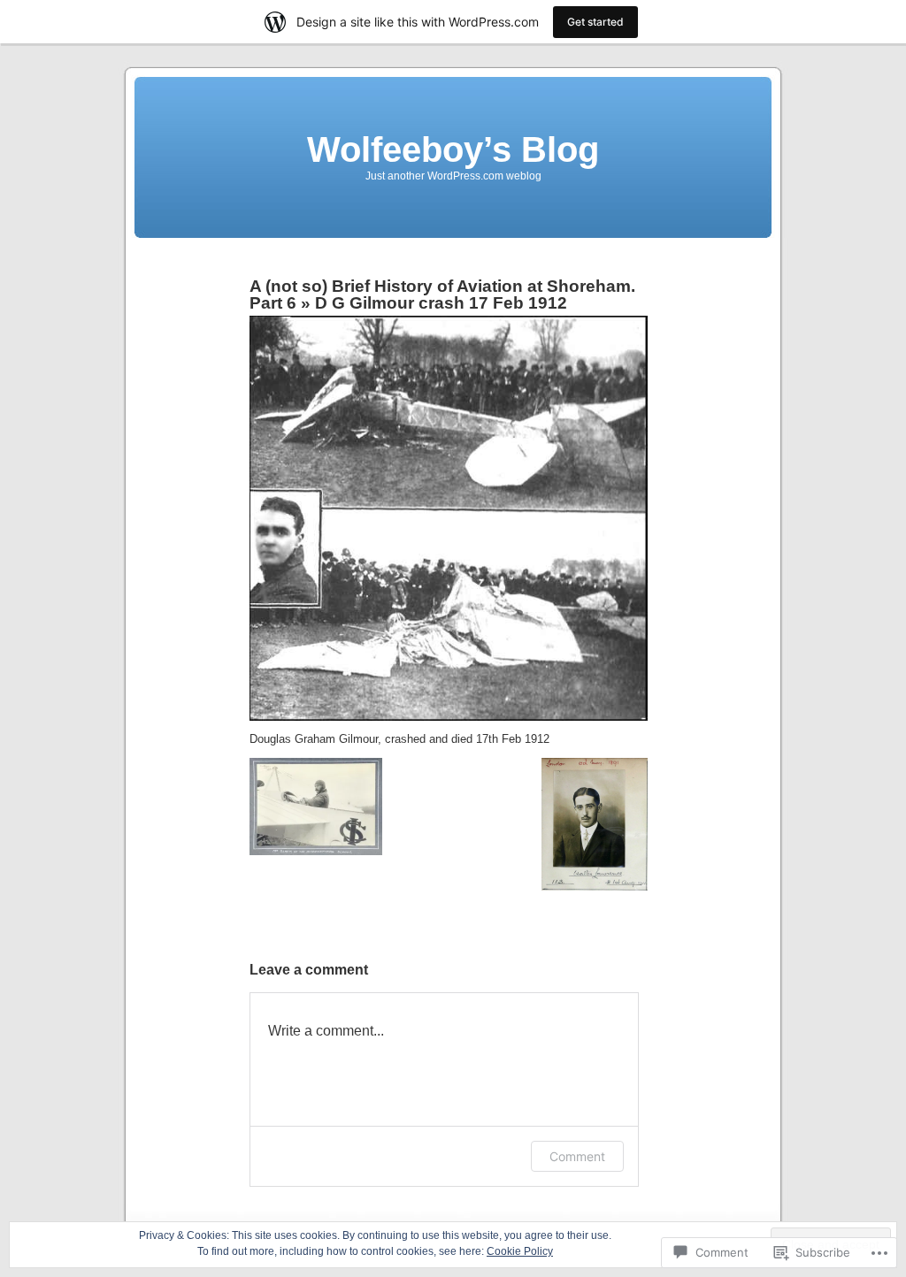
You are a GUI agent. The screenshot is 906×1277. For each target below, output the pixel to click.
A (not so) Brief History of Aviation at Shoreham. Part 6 (442, 294)
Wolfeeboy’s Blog (453, 149)
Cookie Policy (520, 1251)
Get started (595, 21)
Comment (577, 1156)
